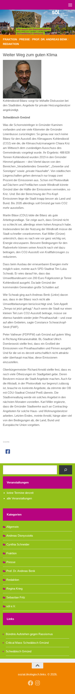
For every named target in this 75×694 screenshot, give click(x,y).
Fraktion (10, 39)
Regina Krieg (14, 588)
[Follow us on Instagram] (37, 683)
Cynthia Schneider (17, 544)
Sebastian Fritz (15, 597)
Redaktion (11, 43)
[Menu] (70, 5)
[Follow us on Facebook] (30, 683)
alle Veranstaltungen (19, 498)
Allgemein (12, 526)
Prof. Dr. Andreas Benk (49, 39)
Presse (24, 39)
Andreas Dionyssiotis (19, 535)
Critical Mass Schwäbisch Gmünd (27, 642)
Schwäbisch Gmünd (18, 651)
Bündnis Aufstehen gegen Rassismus (29, 634)
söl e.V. (11, 606)
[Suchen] (65, 469)
